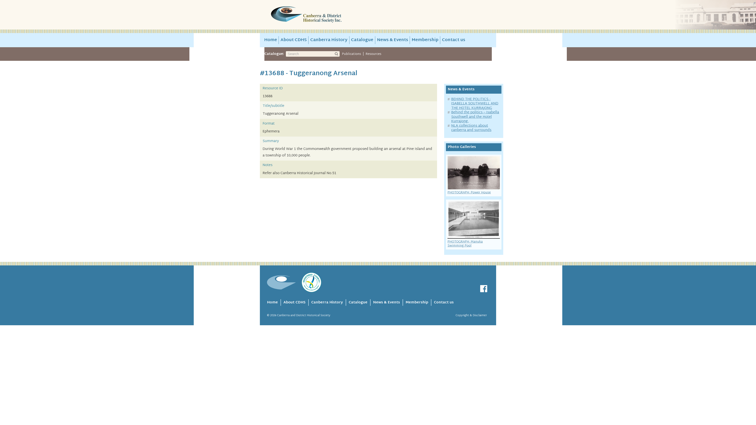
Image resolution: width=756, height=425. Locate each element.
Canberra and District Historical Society (303, 315)
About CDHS (294, 40)
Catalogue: (274, 54)
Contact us (453, 40)
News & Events (392, 40)
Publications (351, 54)
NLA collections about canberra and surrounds (471, 128)
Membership (425, 40)
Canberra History (328, 40)
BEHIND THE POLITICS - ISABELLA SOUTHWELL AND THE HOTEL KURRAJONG (474, 103)
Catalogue (362, 40)
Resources (373, 54)
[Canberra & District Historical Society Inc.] (320, 14)
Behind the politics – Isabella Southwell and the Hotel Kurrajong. (475, 117)
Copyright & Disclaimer (471, 315)
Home (270, 40)
